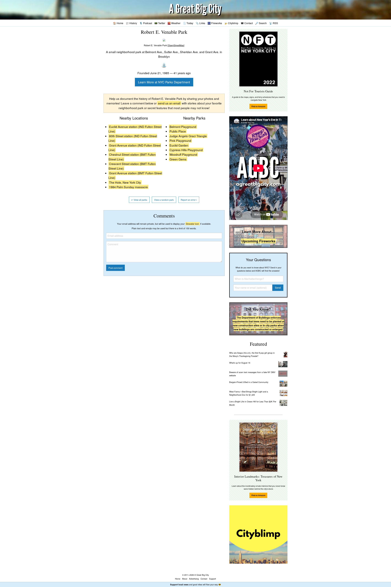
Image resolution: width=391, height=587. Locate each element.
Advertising (194, 578)
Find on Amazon (258, 106)
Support (212, 578)
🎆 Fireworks (215, 23)
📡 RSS (273, 23)
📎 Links (200, 23)
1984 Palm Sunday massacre (128, 187)
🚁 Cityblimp (231, 23)
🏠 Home (118, 23)
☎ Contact (247, 23)
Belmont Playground (183, 127)
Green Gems (178, 159)
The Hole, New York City (125, 182)
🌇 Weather (174, 23)
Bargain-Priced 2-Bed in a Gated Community (248, 382)
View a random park (164, 199)
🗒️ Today (188, 23)
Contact (204, 578)
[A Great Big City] (195, 10)
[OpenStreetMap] (176, 45)
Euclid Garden (179, 145)
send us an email (169, 103)
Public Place (178, 131)
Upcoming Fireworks (258, 241)
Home (177, 578)
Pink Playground (180, 140)
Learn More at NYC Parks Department (164, 82)
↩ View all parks (139, 199)
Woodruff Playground (183, 154)
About (184, 578)
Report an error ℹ (189, 199)
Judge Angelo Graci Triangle (188, 136)
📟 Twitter (159, 23)
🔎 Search (261, 23)
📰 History (131, 23)
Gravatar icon (192, 223)
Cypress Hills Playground (186, 150)
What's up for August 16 (239, 362)
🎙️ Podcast (145, 23)
